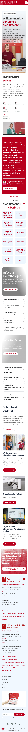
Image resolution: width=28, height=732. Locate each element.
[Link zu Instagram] (8, 724)
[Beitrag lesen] (14, 442)
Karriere (4, 679)
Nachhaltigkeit (6, 676)
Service (4, 619)
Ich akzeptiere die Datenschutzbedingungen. (15, 717)
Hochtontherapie (20, 214)
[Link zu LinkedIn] (12, 724)
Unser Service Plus (20, 259)
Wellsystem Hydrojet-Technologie (8, 223)
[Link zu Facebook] (16, 724)
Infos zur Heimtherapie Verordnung (13, 614)
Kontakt (4, 596)
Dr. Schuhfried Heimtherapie (10, 631)
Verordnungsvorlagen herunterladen (13, 665)
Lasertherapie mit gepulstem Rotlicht (20, 250)
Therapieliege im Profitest (12, 494)
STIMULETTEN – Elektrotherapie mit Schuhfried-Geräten (7, 214)
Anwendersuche (7, 671)
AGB (3, 688)
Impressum (5, 682)
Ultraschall (20, 233)
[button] (3, 729)
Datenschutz (6, 685)
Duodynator (20, 242)
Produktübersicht (7, 611)
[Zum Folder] (14, 699)
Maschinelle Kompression (8, 250)
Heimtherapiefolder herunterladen (13, 662)
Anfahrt (4, 592)
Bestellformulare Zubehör (10, 668)
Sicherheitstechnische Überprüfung (13, 616)
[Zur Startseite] (8, 3)
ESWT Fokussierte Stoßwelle (20, 223)
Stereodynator (7, 242)
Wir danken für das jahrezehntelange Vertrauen (13, 454)
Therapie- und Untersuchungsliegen (7, 232)
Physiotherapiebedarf (8, 259)
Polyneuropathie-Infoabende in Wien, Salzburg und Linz (14, 529)
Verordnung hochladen (9, 659)
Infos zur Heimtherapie (9, 657)
